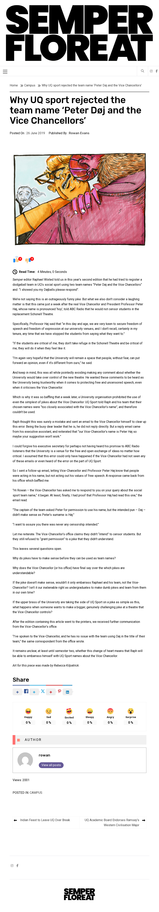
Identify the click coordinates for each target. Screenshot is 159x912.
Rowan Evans (79, 133)
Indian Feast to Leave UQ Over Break (45, 820)
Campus (36, 793)
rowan (44, 755)
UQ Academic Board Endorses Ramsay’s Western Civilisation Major (112, 822)
